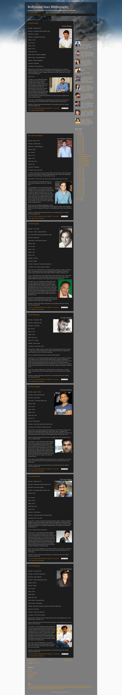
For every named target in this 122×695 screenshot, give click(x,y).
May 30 (81, 138)
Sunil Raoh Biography (33, 314)
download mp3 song (32, 686)
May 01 (81, 195)
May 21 (81, 167)
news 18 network (42, 688)
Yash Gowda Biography (86, 93)
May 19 (81, 171)
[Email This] (62, 108)
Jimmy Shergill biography (86, 68)
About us (30, 671)
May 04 (81, 190)
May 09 (81, 182)
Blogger (69, 692)
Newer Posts (32, 660)
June (79, 132)
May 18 (81, 173)
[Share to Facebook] (66, 108)
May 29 (81, 139)
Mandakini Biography (85, 118)
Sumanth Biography (33, 23)
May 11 (81, 179)
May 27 (81, 143)
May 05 (81, 188)
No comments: (56, 108)
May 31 (81, 136)
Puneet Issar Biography (86, 101)
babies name (73, 687)
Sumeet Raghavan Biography (35, 135)
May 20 (81, 169)
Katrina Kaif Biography (86, 59)
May (79, 134)
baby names (67, 687)
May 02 (81, 193)
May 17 (81, 175)
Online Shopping (50, 688)
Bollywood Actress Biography (49, 14)
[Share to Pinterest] (67, 108)
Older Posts (68, 660)
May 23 (81, 151)
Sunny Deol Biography (34, 566)
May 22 (81, 152)
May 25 (81, 147)
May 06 (81, 186)
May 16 (81, 177)
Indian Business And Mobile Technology (55, 687)
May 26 (81, 145)
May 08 (81, 184)
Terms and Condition (32, 673)
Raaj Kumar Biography (86, 51)
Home (50, 660)
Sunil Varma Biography (34, 476)
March (79, 199)
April (79, 198)
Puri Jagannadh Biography (87, 76)
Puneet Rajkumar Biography (87, 110)
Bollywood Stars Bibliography (48, 6)
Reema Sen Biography (86, 85)
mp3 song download (41, 687)
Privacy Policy (31, 674)
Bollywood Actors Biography (34, 14)
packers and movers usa (82, 687)
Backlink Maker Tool (58, 688)
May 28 (81, 141)
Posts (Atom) (37, 663)
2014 (78, 131)
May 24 (81, 149)
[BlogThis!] (63, 108)
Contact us (30, 678)
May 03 (81, 192)
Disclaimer (30, 676)
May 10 (81, 180)
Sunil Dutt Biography (33, 223)
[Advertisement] (50, 123)
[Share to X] (65, 108)
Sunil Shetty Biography (34, 386)
